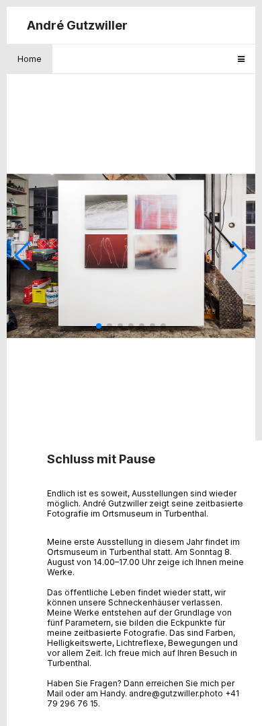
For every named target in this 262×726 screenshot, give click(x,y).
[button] (98, 326)
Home (29, 59)
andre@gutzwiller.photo (176, 693)
